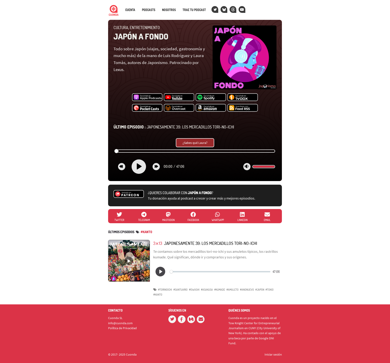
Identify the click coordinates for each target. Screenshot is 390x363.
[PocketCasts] (147, 108)
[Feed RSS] (243, 108)
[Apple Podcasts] (147, 97)
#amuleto (232, 289)
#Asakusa (207, 289)
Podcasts (148, 10)
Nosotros (169, 10)
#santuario (180, 289)
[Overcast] (179, 108)
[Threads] (233, 9)
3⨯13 (157, 243)
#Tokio (269, 289)
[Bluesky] (224, 9)
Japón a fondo (141, 36)
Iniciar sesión (273, 354)
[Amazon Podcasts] (211, 108)
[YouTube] (242, 9)
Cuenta (130, 10)
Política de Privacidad (122, 328)
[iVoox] (243, 97)
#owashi (194, 289)
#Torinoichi (165, 289)
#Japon (259, 289)
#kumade (219, 289)
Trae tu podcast (194, 10)
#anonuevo (247, 289)
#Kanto (146, 232)
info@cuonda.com (120, 323)
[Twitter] (214, 9)
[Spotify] (211, 97)
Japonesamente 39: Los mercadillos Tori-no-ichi (174, 126)
